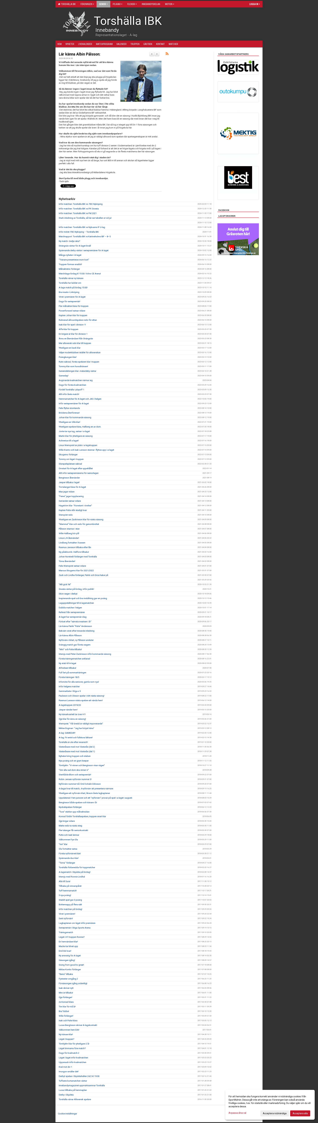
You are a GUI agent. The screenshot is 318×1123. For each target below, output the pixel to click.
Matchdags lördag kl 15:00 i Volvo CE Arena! (80, 273)
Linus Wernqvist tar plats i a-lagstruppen (78, 445)
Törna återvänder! (67, 561)
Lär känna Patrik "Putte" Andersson (75, 626)
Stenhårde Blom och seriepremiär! (75, 774)
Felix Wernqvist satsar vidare (72, 566)
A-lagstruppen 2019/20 (70, 705)
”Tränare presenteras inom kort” (74, 259)
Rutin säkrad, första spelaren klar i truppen (79, 362)
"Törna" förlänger (67, 863)
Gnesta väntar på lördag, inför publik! (76, 589)
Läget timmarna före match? (72, 1048)
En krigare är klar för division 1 (73, 334)
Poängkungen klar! (68, 357)
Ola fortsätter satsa (68, 849)
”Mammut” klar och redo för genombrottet (79, 524)
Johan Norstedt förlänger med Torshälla (78, 556)
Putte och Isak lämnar (69, 835)
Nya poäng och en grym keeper (74, 760)
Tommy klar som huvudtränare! (73, 366)
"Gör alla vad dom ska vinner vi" (74, 770)
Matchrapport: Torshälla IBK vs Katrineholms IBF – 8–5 (85, 236)
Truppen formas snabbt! (70, 264)
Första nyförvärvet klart (70, 853)
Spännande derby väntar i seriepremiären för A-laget (83, 250)
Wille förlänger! (66, 1016)
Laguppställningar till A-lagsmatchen (76, 603)
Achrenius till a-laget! (69, 440)
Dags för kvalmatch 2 (69, 1053)
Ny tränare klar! (66, 1034)
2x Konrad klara (66, 1002)
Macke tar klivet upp (68, 946)
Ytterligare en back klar (69, 348)
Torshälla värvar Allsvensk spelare (75, 1099)
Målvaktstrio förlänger (69, 269)
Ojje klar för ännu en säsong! (72, 719)
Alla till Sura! (64, 881)
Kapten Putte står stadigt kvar (73, 510)
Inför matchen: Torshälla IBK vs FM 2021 (78, 213)
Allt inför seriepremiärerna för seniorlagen (79, 473)
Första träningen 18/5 (69, 677)
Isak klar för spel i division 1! (72, 324)
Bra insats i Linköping (69, 292)
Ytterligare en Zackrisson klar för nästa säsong (81, 519)
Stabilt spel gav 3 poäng (70, 900)
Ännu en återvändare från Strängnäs (76, 338)
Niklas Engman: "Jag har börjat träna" (76, 728)
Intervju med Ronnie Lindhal (72, 876)
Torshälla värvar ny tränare (71, 278)
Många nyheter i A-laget (70, 255)
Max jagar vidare (66, 491)
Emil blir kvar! (65, 951)
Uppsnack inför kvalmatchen (72, 1062)
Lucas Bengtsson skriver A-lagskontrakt (78, 1025)
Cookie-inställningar (67, 1113)
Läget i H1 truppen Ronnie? (72, 937)
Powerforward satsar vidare (72, 310)
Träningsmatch (66, 932)
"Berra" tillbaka (66, 974)
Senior (102, 4)
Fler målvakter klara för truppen (73, 306)
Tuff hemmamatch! (68, 890)
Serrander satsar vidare (70, 501)
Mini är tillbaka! (66, 992)
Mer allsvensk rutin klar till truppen (75, 343)
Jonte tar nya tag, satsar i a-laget (74, 431)
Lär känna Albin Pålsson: (79, 54)
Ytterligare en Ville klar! (69, 422)
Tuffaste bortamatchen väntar (73, 1081)
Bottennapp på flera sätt (70, 904)
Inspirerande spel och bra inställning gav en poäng (83, 598)
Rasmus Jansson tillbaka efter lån (75, 547)
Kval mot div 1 (65, 1067)
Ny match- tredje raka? (69, 241)
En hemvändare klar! (68, 941)
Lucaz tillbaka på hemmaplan (73, 1090)
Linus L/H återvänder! (69, 538)
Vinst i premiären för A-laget (72, 297)
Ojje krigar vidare (67, 821)
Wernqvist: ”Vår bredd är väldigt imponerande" (81, 723)
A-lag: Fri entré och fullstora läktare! (76, 737)
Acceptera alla (300, 1113)
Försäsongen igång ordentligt (73, 983)
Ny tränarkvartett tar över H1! (72, 714)
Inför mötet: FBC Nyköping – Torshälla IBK (79, 232)
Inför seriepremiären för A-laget (74, 403)
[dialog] (270, 1105)
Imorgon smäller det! (69, 1071)
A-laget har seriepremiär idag (72, 617)
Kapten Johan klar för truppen (73, 315)
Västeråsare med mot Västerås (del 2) (77, 747)
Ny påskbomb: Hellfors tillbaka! (74, 552)
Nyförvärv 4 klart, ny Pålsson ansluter (76, 640)
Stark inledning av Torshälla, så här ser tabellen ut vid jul (85, 218)
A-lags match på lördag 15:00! (73, 287)
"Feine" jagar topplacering (71, 496)
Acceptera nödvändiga (275, 1113)
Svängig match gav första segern (74, 645)
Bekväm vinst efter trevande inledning (76, 631)
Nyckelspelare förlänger (70, 807)
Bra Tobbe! (64, 1011)
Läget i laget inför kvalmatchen (73, 1057)
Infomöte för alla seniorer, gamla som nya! (79, 682)
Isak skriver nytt (66, 988)
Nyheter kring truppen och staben (75, 756)
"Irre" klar (63, 844)
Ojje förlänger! (65, 997)
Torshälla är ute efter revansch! (73, 742)
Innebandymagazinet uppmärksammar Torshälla (82, 1085)
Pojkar (117, 4)
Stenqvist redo (66, 515)
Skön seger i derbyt (68, 593)
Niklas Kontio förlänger (70, 969)
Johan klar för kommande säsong (75, 417)
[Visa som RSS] (167, 54)
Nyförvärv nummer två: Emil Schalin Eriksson (80, 784)
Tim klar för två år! (67, 1006)
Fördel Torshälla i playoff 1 (71, 389)
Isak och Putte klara (68, 1020)
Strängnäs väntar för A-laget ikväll (75, 246)
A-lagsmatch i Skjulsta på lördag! (74, 872)
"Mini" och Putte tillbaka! (70, 649)
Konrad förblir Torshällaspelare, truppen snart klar (82, 816)
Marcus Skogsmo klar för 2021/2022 (76, 570)
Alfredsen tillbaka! (67, 668)
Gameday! (63, 375)
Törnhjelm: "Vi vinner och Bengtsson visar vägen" (82, 765)
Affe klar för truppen (68, 329)
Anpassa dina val (237, 1113)
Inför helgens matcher (69, 686)
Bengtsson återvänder (69, 478)
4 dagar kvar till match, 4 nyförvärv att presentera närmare (86, 788)
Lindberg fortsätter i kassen (72, 542)
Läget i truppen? (66, 1039)
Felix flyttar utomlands (69, 408)
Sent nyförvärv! (66, 918)
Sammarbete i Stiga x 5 (70, 691)
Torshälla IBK (68, 4)
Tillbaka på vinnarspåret (70, 886)
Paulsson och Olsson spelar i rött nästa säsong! (81, 696)
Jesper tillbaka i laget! (69, 482)
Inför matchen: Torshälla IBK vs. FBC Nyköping (81, 204)
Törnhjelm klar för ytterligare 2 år (74, 1043)
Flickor (131, 4)
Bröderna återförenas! (69, 413)
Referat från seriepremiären (72, 612)
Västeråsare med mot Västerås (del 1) (77, 751)
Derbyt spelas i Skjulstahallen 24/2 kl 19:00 (79, 1076)
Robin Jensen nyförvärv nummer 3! (75, 779)
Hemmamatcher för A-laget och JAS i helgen (80, 399)
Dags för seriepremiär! (69, 301)
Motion (168, 4)
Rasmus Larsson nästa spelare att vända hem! (81, 700)
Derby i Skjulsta (66, 1095)
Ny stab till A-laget (67, 663)
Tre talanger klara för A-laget (72, 487)
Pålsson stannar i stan (69, 529)
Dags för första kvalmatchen (72, 385)
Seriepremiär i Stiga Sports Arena (74, 927)
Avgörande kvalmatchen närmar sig (76, 380)
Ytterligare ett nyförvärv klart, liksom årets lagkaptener (84, 793)
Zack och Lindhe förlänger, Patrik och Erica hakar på (83, 575)
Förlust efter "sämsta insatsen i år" (75, 621)
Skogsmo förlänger (68, 454)
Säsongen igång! (67, 960)
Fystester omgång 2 (68, 979)
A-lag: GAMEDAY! (67, 733)
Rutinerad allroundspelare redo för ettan (78, 320)
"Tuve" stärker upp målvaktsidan (74, 812)
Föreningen (86, 4)
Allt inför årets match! (69, 394)
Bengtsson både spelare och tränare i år (78, 802)
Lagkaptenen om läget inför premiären (77, 923)
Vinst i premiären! (67, 914)
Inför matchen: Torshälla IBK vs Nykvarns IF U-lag (82, 227)
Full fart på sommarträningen (72, 672)
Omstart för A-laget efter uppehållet (76, 468)
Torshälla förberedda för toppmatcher (77, 867)
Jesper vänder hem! (68, 709)
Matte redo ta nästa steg (70, 825)
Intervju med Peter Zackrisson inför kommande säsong (85, 654)
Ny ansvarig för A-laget (70, 955)
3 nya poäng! (65, 895)
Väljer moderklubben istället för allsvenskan (80, 352)
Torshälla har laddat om (70, 283)
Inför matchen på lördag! (70, 909)
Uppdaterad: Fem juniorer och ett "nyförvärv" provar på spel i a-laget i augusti (95, 798)
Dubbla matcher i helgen (70, 607)
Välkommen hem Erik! (69, 1030)
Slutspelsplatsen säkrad (70, 464)
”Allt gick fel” (65, 584)
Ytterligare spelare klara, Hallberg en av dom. (80, 426)
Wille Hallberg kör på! (69, 533)
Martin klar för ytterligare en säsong (76, 436)
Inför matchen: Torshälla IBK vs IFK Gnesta (79, 208)
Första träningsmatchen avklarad (74, 658)
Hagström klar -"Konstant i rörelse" (75, 505)
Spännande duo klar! (69, 858)
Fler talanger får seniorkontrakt (73, 830)
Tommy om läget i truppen (71, 459)
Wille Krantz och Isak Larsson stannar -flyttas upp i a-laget (86, 450)
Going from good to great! (71, 965)
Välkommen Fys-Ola (68, 839)
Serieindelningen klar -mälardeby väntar (77, 371)
